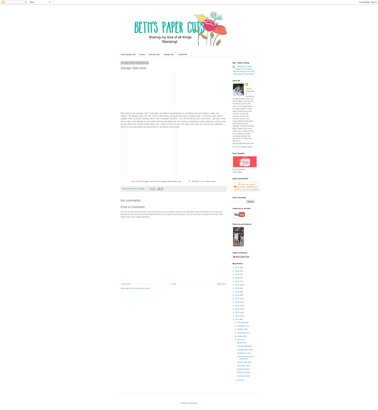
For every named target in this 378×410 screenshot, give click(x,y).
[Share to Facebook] (159, 188)
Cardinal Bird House (245, 350)
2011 (237, 319)
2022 (237, 281)
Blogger (194, 403)
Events (142, 54)
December (241, 322)
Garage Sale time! (244, 362)
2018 (237, 295)
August (240, 336)
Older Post (221, 284)
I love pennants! (243, 376)
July (239, 340)
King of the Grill (243, 366)
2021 (237, 285)
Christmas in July (244, 353)
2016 (237, 302)
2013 (237, 312)
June (239, 380)
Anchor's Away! (243, 369)
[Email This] (150, 188)
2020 (237, 288)
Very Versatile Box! (244, 346)
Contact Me (182, 54)
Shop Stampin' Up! (128, 54)
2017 (237, 299)
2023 (237, 278)
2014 (237, 309)
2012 (237, 316)
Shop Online (249, 74)
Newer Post (126, 284)
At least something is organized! (245, 357)
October (240, 329)
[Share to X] (156, 188)
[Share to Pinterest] (162, 188)
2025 (237, 271)
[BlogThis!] (153, 188)
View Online (238, 74)
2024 (237, 274)
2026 (237, 268)
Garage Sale (169, 54)
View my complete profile (243, 147)
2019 (237, 292)
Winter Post (241, 343)
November (241, 326)
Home (174, 284)
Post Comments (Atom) (141, 288)
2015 (237, 306)
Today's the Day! (243, 372)
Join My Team (154, 54)
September (242, 333)
